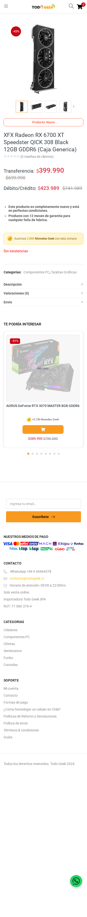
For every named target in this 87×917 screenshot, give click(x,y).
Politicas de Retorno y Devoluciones (30, 716)
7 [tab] (54, 454)
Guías (8, 737)
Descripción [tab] (13, 284)
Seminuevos (13, 651)
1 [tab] (28, 454)
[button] (79, 6)
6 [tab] (50, 454)
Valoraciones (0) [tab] (16, 293)
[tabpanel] (43, 389)
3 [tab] (37, 454)
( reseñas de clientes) (37, 156)
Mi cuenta (11, 688)
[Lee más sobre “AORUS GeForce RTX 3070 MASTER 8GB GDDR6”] (43, 429)
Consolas (11, 665)
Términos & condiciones (21, 730)
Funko (8, 658)
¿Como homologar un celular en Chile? (32, 709)
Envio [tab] (8, 302)
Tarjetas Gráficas (64, 272)
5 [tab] (46, 454)
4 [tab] (41, 454)
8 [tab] (59, 454)
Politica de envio (16, 723)
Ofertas (9, 644)
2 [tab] (33, 454)
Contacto (11, 695)
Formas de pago (16, 702)
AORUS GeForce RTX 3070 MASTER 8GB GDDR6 (43, 406)
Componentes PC (36, 272)
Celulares (10, 630)
